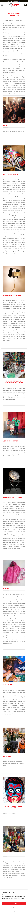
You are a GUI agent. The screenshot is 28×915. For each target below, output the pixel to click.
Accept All (14, 903)
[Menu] (2, 5)
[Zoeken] (25, 5)
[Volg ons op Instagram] (8, 1)
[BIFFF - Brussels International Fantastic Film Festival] (14, 5)
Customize (14, 907)
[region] (14, 902)
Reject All (14, 911)
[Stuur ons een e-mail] (11, 1)
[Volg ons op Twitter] (10, 1)
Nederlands (15, 1)
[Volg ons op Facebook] (7, 1)
